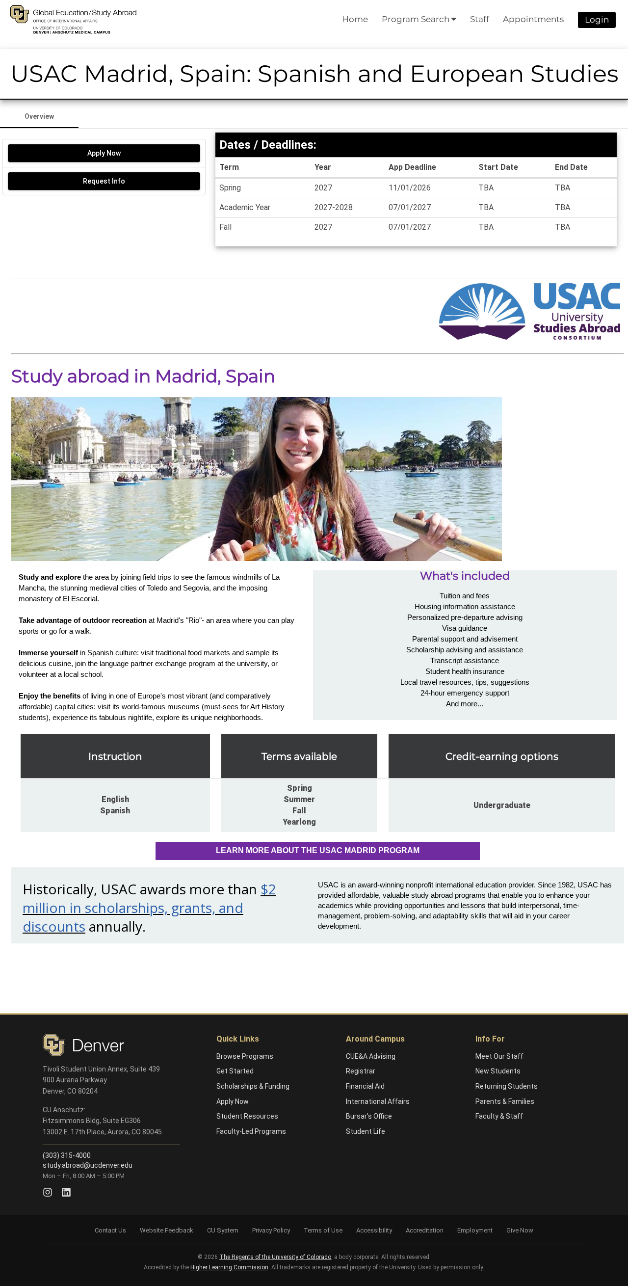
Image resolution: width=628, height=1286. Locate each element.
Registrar (360, 1071)
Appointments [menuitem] (533, 19)
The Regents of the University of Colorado (275, 1257)
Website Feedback (166, 1230)
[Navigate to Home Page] (73, 19)
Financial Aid (365, 1086)
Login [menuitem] (597, 20)
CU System (222, 1230)
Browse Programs (244, 1056)
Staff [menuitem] (479, 19)
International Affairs (378, 1101)
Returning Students (506, 1086)
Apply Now (232, 1101)
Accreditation (425, 1230)
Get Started (235, 1071)
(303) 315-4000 (67, 1155)
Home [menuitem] (355, 19)
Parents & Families (504, 1101)
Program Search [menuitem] (416, 19)
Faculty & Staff (499, 1116)
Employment (475, 1230)
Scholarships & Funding (252, 1086)
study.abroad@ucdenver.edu (87, 1165)
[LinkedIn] (66, 1192)
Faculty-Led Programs (251, 1131)
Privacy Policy (271, 1230)
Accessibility (374, 1230)
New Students (498, 1071)
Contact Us (110, 1230)
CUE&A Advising (370, 1056)
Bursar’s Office (369, 1116)
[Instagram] (47, 1192)
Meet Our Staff (499, 1056)
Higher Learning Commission (229, 1267)
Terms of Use (323, 1230)
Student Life (365, 1131)
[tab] (39, 116)
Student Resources (247, 1116)
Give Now (519, 1230)
